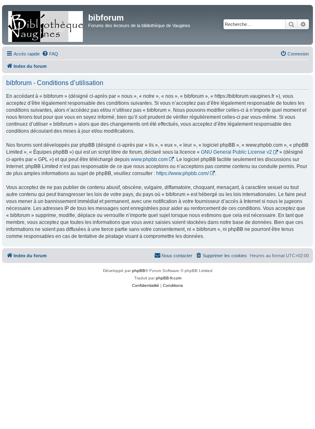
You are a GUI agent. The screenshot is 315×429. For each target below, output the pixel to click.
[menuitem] (50, 54)
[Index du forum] (46, 25)
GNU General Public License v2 (236, 152)
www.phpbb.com (149, 159)
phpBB (138, 270)
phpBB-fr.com (168, 278)
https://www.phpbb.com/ (182, 173)
